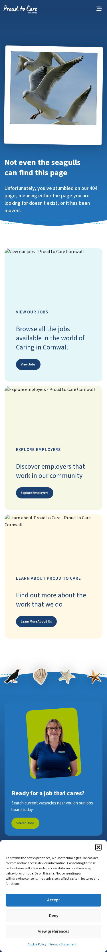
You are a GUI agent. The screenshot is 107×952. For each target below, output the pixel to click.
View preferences (53, 932)
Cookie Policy (37, 944)
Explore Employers (35, 492)
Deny (53, 916)
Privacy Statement (62, 944)
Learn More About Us (36, 621)
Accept (53, 900)
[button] (98, 847)
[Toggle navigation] (99, 9)
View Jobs (28, 364)
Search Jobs (25, 823)
